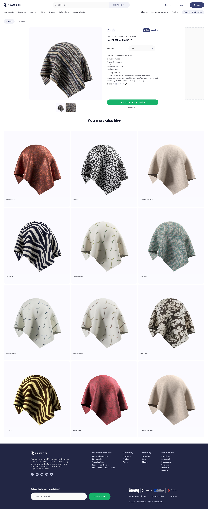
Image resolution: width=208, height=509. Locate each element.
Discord (164, 470)
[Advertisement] (194, 64)
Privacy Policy (158, 496)
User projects (79, 12)
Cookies (173, 496)
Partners (127, 456)
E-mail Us (165, 456)
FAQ (144, 459)
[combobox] (141, 48)
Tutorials (146, 456)
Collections (64, 12)
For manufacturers (159, 12)
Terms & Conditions (137, 496)
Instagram (166, 462)
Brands (52, 12)
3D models (97, 459)
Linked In (165, 468)
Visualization (98, 462)
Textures (22, 12)
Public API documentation (103, 468)
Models (32, 12)
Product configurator (101, 465)
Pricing (175, 12)
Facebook (165, 459)
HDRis (42, 12)
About (125, 462)
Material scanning (100, 456)
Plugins (144, 12)
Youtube (165, 465)
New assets (9, 12)
